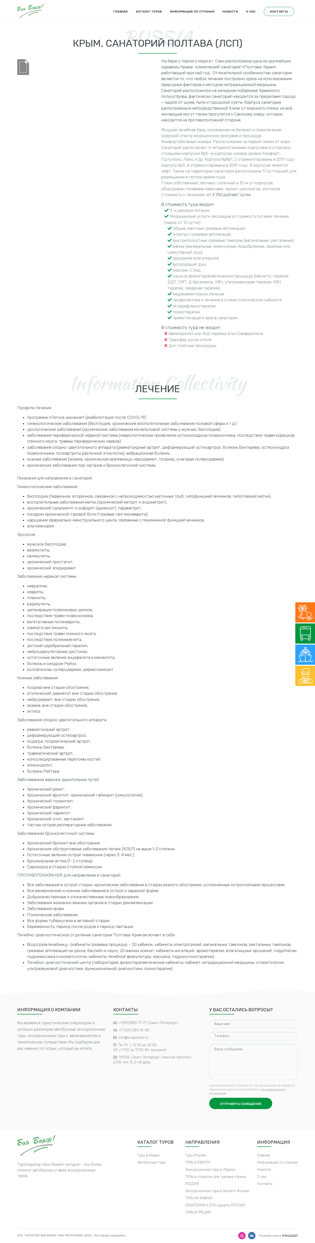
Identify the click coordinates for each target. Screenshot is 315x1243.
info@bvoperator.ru (133, 1038)
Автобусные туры (151, 1162)
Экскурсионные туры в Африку (210, 1170)
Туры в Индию (148, 1155)
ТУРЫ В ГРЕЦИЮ (198, 1212)
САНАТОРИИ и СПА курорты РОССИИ (215, 1205)
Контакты (279, 11)
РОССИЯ (192, 1184)
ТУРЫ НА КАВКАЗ (198, 1198)
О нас (251, 11)
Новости (230, 11)
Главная (120, 11)
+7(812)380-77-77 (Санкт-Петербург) (148, 1023)
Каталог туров (149, 11)
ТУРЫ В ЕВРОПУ (197, 1162)
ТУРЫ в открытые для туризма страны (215, 1177)
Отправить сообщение (241, 1104)
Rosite (290, 1235)
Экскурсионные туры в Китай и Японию (217, 1191)
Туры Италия (195, 1155)
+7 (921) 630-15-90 (134, 1030)
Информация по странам (192, 11)
